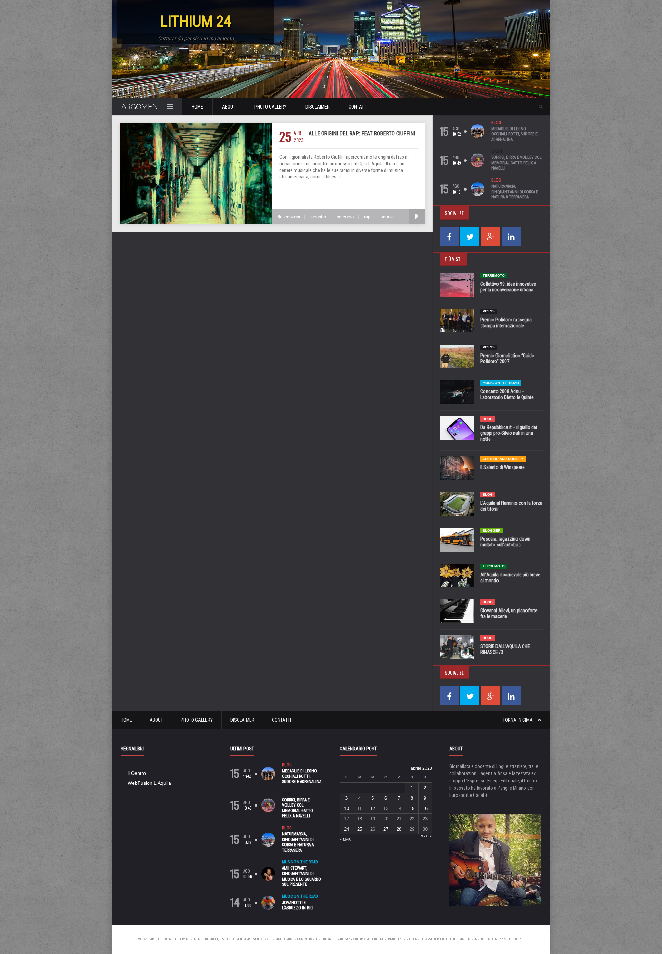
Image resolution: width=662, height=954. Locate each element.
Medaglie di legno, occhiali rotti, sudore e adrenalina (514, 134)
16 (425, 808)
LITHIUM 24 (195, 21)
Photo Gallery (270, 107)
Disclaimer (317, 107)
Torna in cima (518, 720)
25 (359, 829)
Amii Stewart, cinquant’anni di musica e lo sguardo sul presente (301, 876)
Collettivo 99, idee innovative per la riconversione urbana (508, 287)
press (489, 311)
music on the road (501, 383)
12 (372, 808)
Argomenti (142, 106)
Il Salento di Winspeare (502, 467)
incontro (318, 217)
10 (346, 808)
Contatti (358, 107)
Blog (496, 122)
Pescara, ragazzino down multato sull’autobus (505, 541)
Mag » (426, 836)
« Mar (345, 839)
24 (346, 829)
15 (412, 808)
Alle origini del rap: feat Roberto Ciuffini (362, 133)
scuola (387, 217)
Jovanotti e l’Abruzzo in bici (297, 905)
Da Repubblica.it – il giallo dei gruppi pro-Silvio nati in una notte (508, 433)
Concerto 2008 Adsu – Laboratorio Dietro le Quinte (507, 394)
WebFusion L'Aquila (149, 783)
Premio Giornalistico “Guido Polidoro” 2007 (507, 358)
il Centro (137, 773)
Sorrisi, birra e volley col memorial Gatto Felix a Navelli (516, 163)
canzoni (292, 217)
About (228, 107)
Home (197, 107)
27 (385, 829)
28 (399, 829)
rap (367, 217)
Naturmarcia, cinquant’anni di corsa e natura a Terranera (514, 191)
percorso (345, 217)
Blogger (491, 530)
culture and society (503, 459)
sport (497, 151)
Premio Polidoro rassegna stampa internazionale (506, 322)
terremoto (494, 275)
